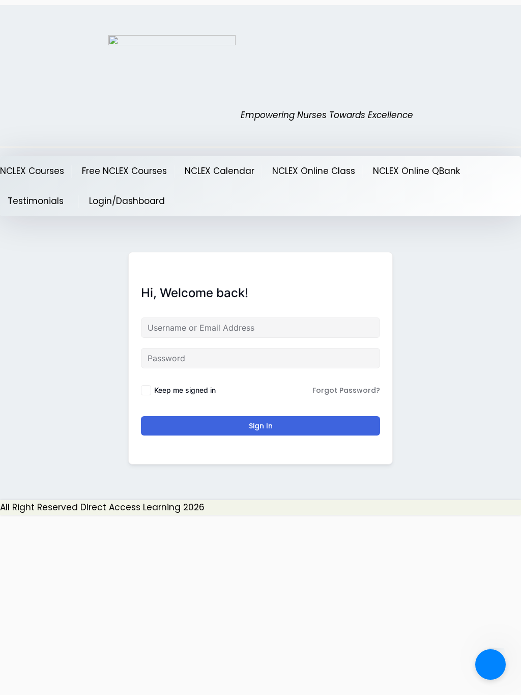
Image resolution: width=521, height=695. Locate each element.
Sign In (261, 426)
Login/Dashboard (127, 201)
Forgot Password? (346, 390)
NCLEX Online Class (313, 171)
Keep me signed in (185, 390)
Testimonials (36, 201)
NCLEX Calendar (219, 171)
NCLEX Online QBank (416, 171)
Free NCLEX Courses (124, 171)
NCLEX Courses (32, 171)
